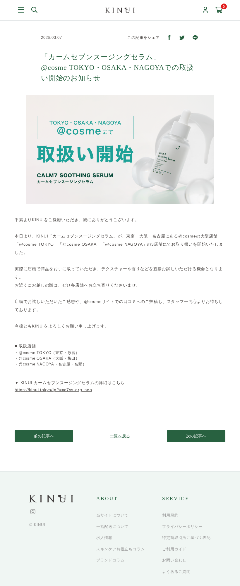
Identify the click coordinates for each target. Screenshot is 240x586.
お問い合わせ (174, 560)
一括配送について (112, 526)
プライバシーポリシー (182, 526)
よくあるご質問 (176, 571)
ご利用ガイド (174, 549)
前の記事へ (44, 436)
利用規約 (170, 515)
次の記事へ (196, 436)
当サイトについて (112, 515)
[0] (218, 10)
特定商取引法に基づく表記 (186, 537)
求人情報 (104, 537)
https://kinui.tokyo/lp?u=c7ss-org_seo (53, 389)
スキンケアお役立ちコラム (120, 549)
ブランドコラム (110, 560)
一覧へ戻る (120, 436)
